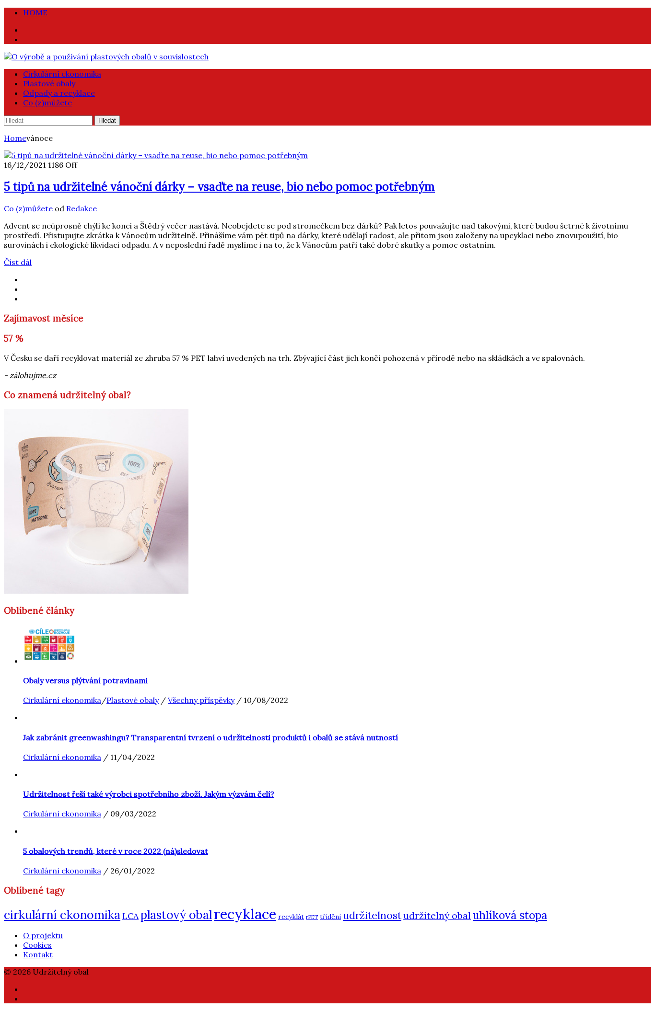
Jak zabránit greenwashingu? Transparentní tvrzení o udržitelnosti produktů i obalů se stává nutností (210, 737)
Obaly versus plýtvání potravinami (85, 680)
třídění (330, 916)
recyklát (291, 916)
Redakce (81, 208)
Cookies (37, 945)
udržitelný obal (437, 915)
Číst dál (18, 262)
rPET (312, 917)
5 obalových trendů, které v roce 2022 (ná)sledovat (115, 851)
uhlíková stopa (510, 915)
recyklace (245, 914)
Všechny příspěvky (201, 700)
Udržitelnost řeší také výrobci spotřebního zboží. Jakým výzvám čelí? (148, 794)
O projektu (43, 935)
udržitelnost (372, 915)
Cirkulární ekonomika (62, 74)
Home (15, 138)
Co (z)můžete (47, 102)
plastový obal (176, 915)
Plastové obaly (49, 83)
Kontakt (38, 954)
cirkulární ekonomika (62, 914)
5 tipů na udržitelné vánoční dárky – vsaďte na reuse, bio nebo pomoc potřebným (219, 186)
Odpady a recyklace (59, 93)
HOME (35, 12)
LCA (130, 915)
